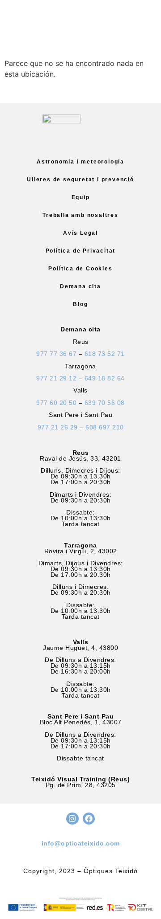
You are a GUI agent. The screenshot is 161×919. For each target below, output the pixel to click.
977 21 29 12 (56, 378)
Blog (80, 304)
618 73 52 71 (105, 353)
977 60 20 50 (56, 402)
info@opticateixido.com (81, 843)
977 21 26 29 (58, 427)
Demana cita (80, 286)
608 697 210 (104, 427)
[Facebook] (89, 819)
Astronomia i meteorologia (80, 162)
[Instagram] (72, 819)
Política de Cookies (80, 268)
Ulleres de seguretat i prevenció (80, 179)
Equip (81, 197)
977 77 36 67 (56, 353)
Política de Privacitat (81, 251)
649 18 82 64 (105, 378)
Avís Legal (80, 233)
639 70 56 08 (105, 402)
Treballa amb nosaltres (80, 215)
